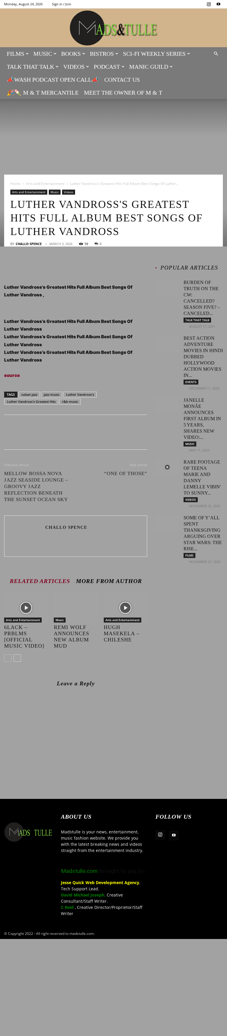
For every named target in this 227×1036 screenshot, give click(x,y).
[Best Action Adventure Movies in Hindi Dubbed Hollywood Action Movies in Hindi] (167, 343)
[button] (216, 54)
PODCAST (107, 66)
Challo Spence (29, 244)
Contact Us (122, 79)
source (12, 375)
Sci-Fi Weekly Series (154, 53)
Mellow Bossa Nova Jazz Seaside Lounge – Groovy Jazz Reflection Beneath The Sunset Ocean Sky (36, 486)
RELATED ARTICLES (40, 581)
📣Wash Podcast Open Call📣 (53, 79)
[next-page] (17, 658)
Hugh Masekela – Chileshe (122, 633)
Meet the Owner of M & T (123, 92)
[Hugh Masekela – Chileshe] (125, 608)
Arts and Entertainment (45, 183)
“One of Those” (125, 473)
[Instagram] (208, 4)
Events (191, 382)
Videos (74, 66)
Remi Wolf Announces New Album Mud (71, 636)
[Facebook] (10, 266)
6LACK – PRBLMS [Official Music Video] (24, 636)
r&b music (70, 401)
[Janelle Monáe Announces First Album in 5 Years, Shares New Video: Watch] (167, 405)
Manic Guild (148, 66)
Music (42, 53)
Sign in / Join (61, 4)
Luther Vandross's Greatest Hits (31, 401)
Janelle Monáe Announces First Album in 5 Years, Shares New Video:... (202, 419)
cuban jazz (29, 394)
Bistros (102, 53)
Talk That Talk (30, 66)
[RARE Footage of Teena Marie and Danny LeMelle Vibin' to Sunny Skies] (167, 467)
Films (15, 53)
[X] (24, 266)
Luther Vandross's (80, 394)
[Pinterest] (37, 266)
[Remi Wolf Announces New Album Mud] (75, 608)
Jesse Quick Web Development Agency (100, 882)
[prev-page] (8, 658)
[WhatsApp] (51, 266)
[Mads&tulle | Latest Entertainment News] (113, 28)
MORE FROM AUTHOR (109, 581)
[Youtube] (218, 4)
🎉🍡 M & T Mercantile (43, 92)
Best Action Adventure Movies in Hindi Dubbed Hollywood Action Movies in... (203, 357)
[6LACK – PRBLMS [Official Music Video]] (26, 608)
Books (71, 53)
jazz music (51, 394)
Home (15, 183)
